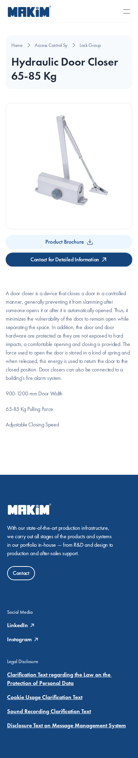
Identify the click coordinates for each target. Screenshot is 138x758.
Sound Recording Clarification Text (49, 711)
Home (17, 45)
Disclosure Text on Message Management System (66, 725)
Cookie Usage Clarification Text (44, 697)
